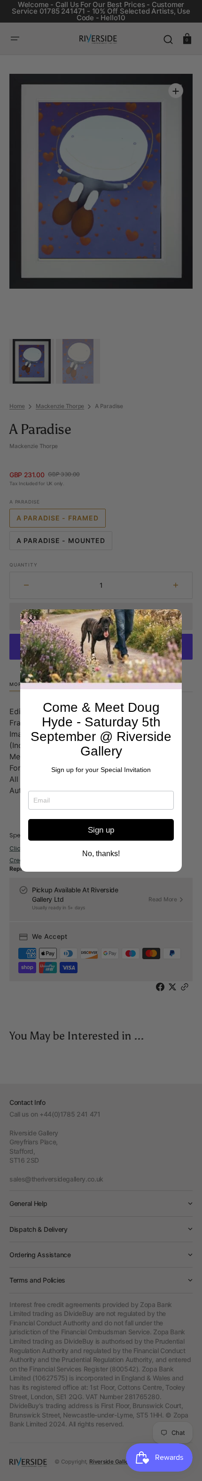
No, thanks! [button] (101, 854)
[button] (31, 620)
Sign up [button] (101, 830)
